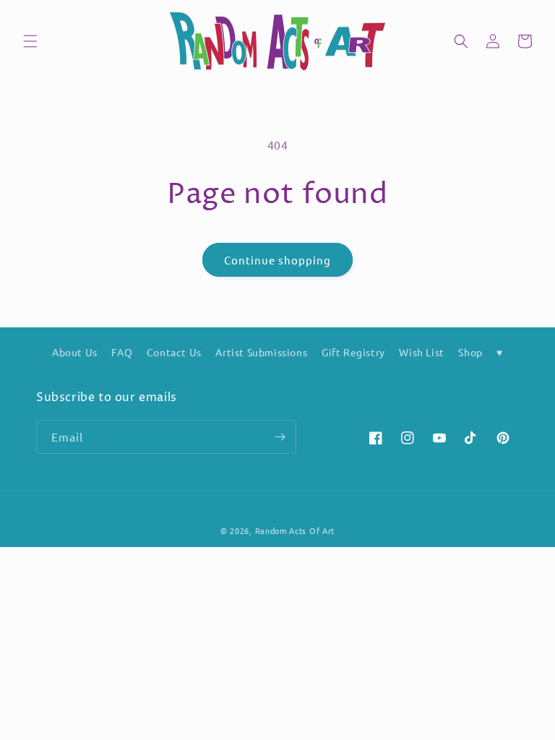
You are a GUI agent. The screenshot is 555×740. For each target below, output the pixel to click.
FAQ (121, 351)
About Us (75, 351)
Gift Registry (353, 351)
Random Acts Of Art (295, 530)
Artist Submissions (261, 351)
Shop (470, 351)
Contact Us (174, 351)
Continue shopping (277, 260)
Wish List (421, 351)
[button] (30, 41)
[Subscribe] (280, 437)
